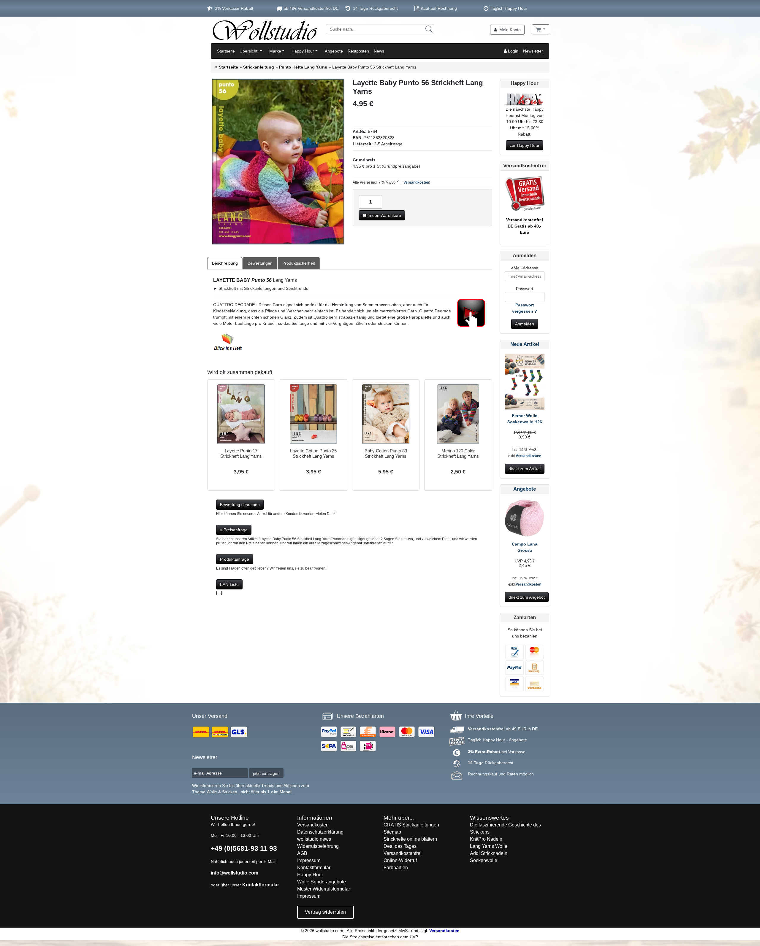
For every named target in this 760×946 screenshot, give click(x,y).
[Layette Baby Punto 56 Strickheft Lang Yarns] (278, 161)
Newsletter (533, 51)
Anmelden (524, 324)
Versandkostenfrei (403, 853)
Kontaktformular (260, 884)
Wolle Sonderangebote (321, 881)
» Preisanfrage (234, 529)
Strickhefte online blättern (410, 839)
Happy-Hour (310, 874)
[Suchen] (429, 29)
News (379, 51)
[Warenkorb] (540, 29)
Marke (275, 51)
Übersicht (249, 51)
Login (512, 51)
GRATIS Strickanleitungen (411, 824)
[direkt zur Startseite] (264, 30)
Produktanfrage (234, 559)
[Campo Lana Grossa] (524, 519)
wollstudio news (314, 839)
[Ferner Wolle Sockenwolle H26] (524, 382)
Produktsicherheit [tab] (298, 263)
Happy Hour (303, 51)
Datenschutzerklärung (320, 831)
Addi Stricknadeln (488, 853)
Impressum (308, 860)
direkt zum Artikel (525, 468)
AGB (302, 853)
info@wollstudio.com (234, 872)
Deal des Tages (400, 846)
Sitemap (392, 831)
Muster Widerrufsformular (323, 888)
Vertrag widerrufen (325, 912)
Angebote (334, 51)
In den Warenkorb (383, 215)
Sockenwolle (483, 860)
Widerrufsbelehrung (318, 846)
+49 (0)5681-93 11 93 (244, 848)
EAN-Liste (229, 584)
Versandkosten (416, 182)
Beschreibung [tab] (225, 263)
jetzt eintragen (266, 773)
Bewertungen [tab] (260, 263)
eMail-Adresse (524, 267)
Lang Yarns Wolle (488, 846)
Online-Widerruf (400, 860)
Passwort (524, 288)
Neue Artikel (524, 344)
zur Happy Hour (524, 145)
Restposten (358, 51)
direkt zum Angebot (527, 597)
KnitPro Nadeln (486, 839)
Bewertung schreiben (240, 504)
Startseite (226, 51)
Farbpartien (396, 867)
